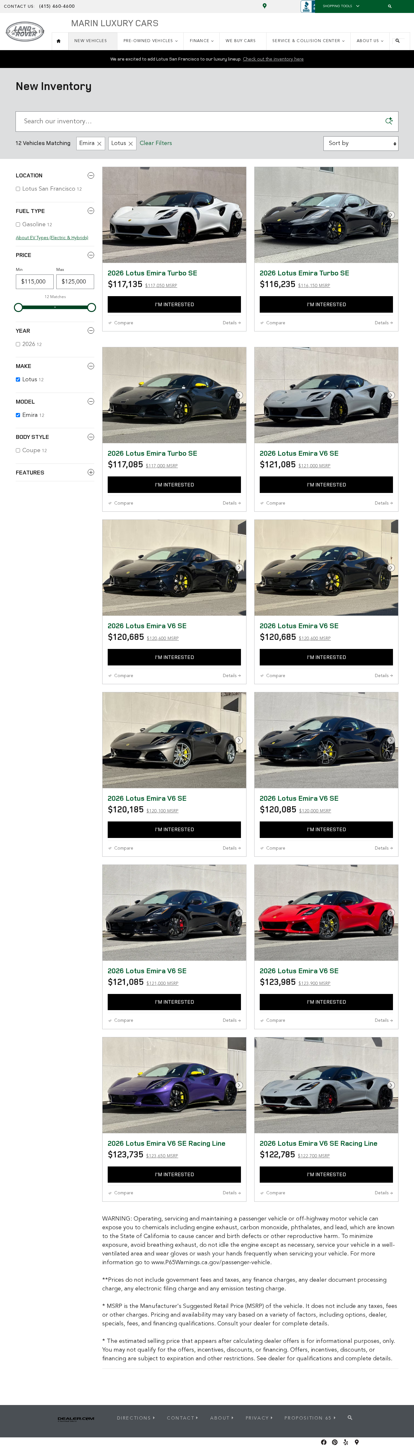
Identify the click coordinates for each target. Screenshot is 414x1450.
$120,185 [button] (143, 809)
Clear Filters (156, 143)
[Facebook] (324, 1442)
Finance (200, 41)
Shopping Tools (337, 6)
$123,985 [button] (295, 981)
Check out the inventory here (273, 59)
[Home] (25, 28)
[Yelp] (346, 1442)
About (220, 1418)
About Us (368, 41)
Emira (87, 143)
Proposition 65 (308, 1418)
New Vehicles (90, 41)
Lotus (118, 143)
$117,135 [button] (142, 284)
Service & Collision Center (306, 41)
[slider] (18, 307)
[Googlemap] (357, 1442)
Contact (180, 1418)
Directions (134, 1418)
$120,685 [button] (143, 636)
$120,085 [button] (295, 809)
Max (60, 270)
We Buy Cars (241, 41)
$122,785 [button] (295, 1154)
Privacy (257, 1418)
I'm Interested (174, 304)
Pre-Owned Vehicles (148, 41)
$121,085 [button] (295, 464)
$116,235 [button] (295, 284)
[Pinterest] (335, 1442)
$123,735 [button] (143, 1154)
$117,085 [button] (143, 464)
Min (19, 270)
